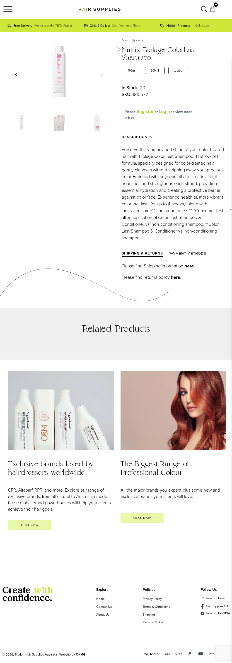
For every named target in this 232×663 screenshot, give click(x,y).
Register (145, 111)
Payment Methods (187, 253)
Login (165, 111)
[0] (213, 10)
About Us (102, 614)
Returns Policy (153, 622)
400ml (131, 70)
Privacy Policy (152, 598)
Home (100, 598)
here (189, 265)
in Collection (187, 25)
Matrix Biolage (132, 40)
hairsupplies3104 (218, 613)
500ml (155, 70)
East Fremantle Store (115, 25)
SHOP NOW (29, 525)
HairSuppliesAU (217, 606)
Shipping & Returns (142, 253)
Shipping (149, 614)
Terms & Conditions (156, 606)
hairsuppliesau (216, 598)
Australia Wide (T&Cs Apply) (42, 25)
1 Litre (178, 70)
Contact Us (104, 606)
